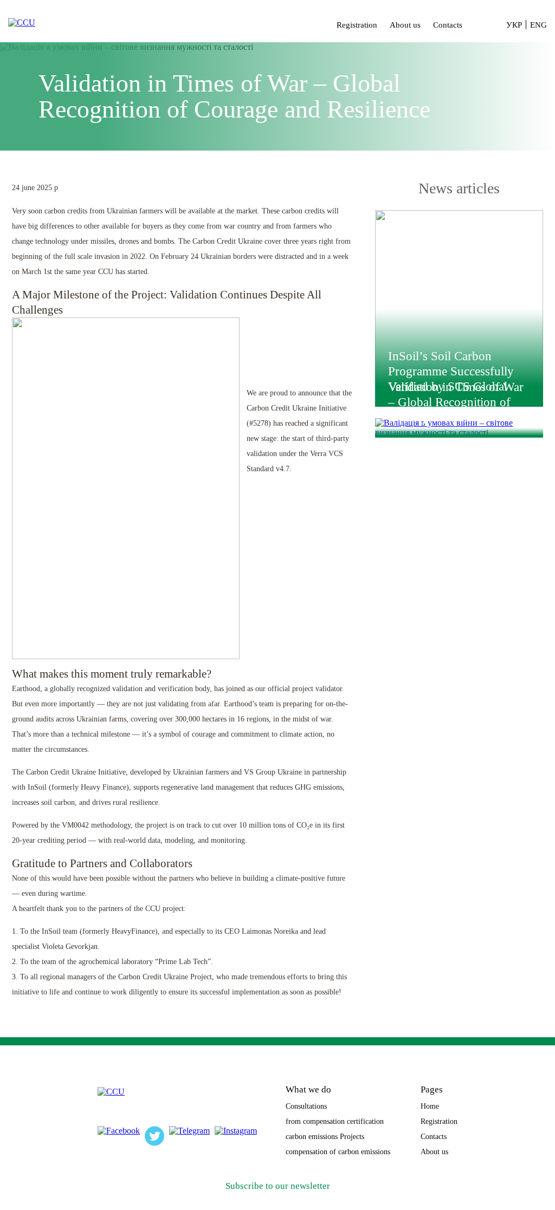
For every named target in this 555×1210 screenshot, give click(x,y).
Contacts (447, 25)
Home (430, 1106)
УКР (514, 25)
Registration (357, 25)
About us (405, 25)
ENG (538, 25)
